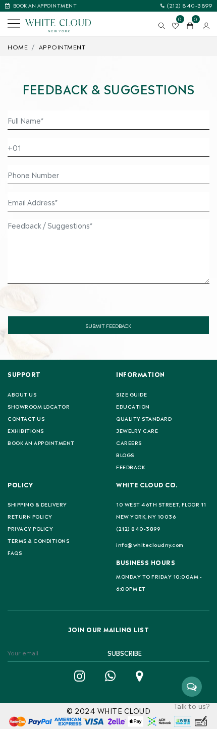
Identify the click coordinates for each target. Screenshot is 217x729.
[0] (190, 25)
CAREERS (129, 442)
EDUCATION (133, 406)
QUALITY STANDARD (144, 418)
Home (18, 46)
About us (22, 394)
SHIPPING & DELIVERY (37, 504)
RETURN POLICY (30, 516)
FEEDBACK (130, 466)
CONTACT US (26, 418)
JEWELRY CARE (137, 430)
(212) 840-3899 (189, 5)
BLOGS (125, 454)
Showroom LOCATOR (39, 406)
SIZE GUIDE (131, 394)
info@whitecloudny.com (150, 544)
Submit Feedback (108, 325)
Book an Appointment (41, 442)
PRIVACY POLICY (30, 528)
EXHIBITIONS (26, 430)
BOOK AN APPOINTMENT (45, 5)
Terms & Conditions (38, 540)
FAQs (15, 552)
